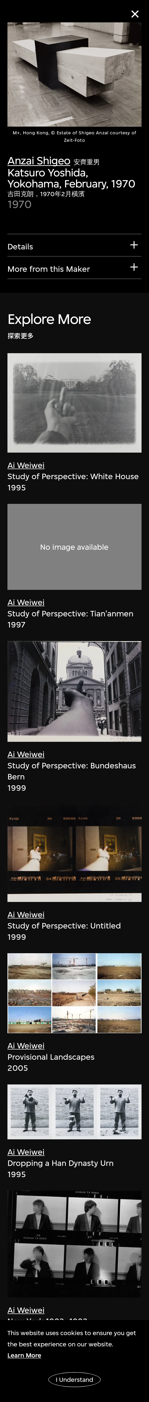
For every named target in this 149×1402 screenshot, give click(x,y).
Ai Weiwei (26, 465)
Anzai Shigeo (38, 160)
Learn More (24, 1355)
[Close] (135, 14)
